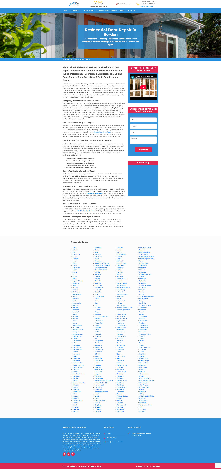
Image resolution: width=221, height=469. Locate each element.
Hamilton (98, 363)
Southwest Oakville (145, 285)
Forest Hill (98, 334)
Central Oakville (78, 367)
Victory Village (144, 361)
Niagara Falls (121, 336)
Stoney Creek (143, 298)
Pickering (120, 374)
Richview (120, 407)
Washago (142, 365)
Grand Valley (99, 349)
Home (65, 10)
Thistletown (143, 329)
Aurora (75, 272)
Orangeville (120, 349)
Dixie (96, 252)
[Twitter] (68, 454)
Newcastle (120, 329)
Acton (74, 247)
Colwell (75, 394)
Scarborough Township (146, 259)
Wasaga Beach (144, 363)
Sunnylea (142, 312)
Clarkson (75, 380)
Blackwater (76, 292)
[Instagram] (73, 454)
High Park (98, 376)
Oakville (119, 343)
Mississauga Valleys (123, 310)
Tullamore (142, 349)
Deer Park (98, 247)
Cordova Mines (77, 400)
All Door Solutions (95, 466)
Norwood (120, 341)
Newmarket (121, 332)
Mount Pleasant (122, 318)
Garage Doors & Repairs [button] (107, 10)
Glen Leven (98, 345)
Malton (119, 270)
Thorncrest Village (145, 334)
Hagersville (98, 358)
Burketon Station (78, 329)
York (140, 407)
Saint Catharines (144, 252)
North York (120, 338)
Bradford (75, 305)
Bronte (75, 323)
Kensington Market (101, 400)
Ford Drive (98, 332)
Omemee (120, 347)
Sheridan (142, 270)
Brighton (75, 318)
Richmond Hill (121, 405)
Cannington (76, 354)
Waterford (142, 369)
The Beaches (143, 321)
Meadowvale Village (123, 287)
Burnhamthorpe (78, 334)
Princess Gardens (122, 396)
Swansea (142, 318)
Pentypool (120, 369)
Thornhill (142, 336)
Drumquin (98, 274)
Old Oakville (121, 345)
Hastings (97, 367)
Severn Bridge (143, 263)
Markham (120, 276)
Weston (141, 389)
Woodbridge (143, 403)
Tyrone (141, 352)
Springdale (142, 287)
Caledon (75, 338)
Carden (75, 356)
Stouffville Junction (145, 305)
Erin (96, 305)
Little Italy (120, 261)
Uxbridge (142, 354)
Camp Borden (77, 347)
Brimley (75, 321)
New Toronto (121, 327)
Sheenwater (143, 265)
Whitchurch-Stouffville (146, 396)
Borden (70, 59)
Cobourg (75, 387)
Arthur (75, 270)
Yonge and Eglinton (145, 405)
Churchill (75, 372)
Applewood (76, 267)
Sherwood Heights (145, 274)
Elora (96, 303)
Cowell (75, 405)
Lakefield (98, 411)
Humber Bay (99, 378)
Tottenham (142, 343)
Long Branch (121, 265)
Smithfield (142, 279)
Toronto (141, 341)
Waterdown (143, 367)
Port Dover (120, 383)
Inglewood (98, 389)
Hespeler (98, 374)
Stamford (142, 290)
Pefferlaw (120, 367)
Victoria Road (143, 358)
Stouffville (142, 303)
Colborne (76, 389)
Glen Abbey (98, 343)
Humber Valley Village (102, 383)
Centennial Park (78, 363)
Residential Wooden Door (86, 211)
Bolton (75, 296)
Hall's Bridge (99, 361)
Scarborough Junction (146, 256)
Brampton (76, 310)
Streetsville (142, 307)
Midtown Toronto (122, 294)
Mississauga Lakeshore (124, 307)
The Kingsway (143, 327)
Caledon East (77, 341)
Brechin (75, 314)
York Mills (142, 409)
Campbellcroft (77, 349)
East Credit (98, 285)
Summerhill (142, 310)
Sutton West (143, 316)
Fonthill (97, 329)
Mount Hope (121, 316)
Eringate (97, 312)
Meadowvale (121, 285)
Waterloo (142, 372)
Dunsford (98, 283)
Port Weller (120, 391)
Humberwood (99, 385)
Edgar (97, 294)
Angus (75, 261)
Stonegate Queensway (146, 296)
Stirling (141, 294)
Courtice (75, 403)
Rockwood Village (145, 247)
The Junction (143, 325)
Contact (122, 10)
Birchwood (76, 290)
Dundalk (97, 276)
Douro (97, 259)
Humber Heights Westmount (104, 380)
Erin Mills (98, 307)
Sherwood (142, 272)
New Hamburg (121, 325)
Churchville (76, 376)
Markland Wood (122, 279)
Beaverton (76, 285)
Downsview (98, 261)
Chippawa (76, 369)
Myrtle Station (121, 321)
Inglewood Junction (101, 391)
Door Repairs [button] (74, 10)
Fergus (97, 325)
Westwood (142, 391)
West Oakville (143, 383)
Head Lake (98, 372)
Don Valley (98, 256)
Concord (75, 396)
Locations (132, 10)
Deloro (97, 250)
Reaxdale (120, 403)
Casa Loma (76, 358)
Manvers (120, 272)
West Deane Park (144, 378)
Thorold (141, 338)
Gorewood (98, 347)
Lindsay (119, 256)
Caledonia (76, 343)
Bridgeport (76, 316)
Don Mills (98, 254)
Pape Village (121, 356)
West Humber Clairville (146, 380)
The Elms (142, 323)
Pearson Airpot (122, 365)
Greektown (98, 352)
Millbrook (120, 296)
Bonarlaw (76, 298)
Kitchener (98, 409)
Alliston (75, 256)
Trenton (141, 345)
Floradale (98, 327)
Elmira (97, 298)
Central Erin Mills (78, 365)
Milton (119, 298)
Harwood (98, 365)
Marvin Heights (122, 283)
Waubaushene (143, 374)
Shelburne (142, 267)
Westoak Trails (144, 387)
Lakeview (120, 247)
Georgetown (99, 341)
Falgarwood (99, 321)
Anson (75, 265)
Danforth (75, 411)
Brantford (76, 312)
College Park (77, 391)
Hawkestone (99, 369)
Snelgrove (142, 283)
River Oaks (120, 411)
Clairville (75, 378)
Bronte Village (77, 325)
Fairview (97, 318)
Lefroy (119, 252)
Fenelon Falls (99, 323)
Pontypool (120, 376)
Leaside (119, 250)
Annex (75, 263)
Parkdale (120, 363)
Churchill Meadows (79, 374)
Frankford (98, 336)
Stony (141, 301)
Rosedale (142, 250)
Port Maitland (121, 387)
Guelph (97, 356)
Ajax (74, 252)
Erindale (97, 310)
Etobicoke (98, 314)
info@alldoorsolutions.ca (115, 442)
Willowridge (143, 400)
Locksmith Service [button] (89, 10)
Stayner (141, 292)
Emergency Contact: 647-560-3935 (148, 466)
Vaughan (142, 356)
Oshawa (119, 354)
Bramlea (75, 307)
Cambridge (76, 345)
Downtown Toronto (101, 270)
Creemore (76, 409)
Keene (97, 398)
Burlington (76, 332)
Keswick (97, 403)
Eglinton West (99, 296)
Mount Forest (121, 314)
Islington (97, 396)
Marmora (120, 281)
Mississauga (121, 305)
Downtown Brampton (102, 263)
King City (98, 405)
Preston (119, 394)
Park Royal (120, 361)
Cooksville (76, 398)
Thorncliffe (142, 332)
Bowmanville (77, 303)
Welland (141, 376)
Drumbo (97, 272)
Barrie (74, 279)
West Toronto (143, 385)
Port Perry (120, 389)
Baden (75, 276)
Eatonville (98, 292)
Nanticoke (120, 323)
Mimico (119, 303)
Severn (141, 261)
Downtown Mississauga (102, 265)
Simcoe (141, 276)
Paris (118, 358)
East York (98, 290)
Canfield (75, 352)
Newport (120, 334)
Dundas (97, 279)
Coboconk (76, 385)
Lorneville (120, 267)
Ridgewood (120, 409)
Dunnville (98, 281)
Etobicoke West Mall (101, 316)
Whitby (141, 394)
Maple (119, 274)
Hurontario (98, 387)
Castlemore (76, 361)
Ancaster (75, 259)
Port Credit (120, 378)
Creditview (76, 407)
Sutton (141, 314)
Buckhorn (76, 327)
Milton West (121, 301)
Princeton (120, 398)
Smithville (142, 281)
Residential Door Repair (82, 59)
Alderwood (76, 254)
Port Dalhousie (122, 380)
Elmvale (97, 301)
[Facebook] (64, 454)
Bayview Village (78, 281)
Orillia (119, 352)
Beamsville (76, 283)
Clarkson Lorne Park (79, 383)
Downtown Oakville (101, 267)
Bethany (75, 287)
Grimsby (97, 354)
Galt (96, 338)
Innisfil (97, 394)
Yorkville (142, 411)
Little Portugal (121, 263)
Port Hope (120, 385)
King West (98, 407)
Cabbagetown (77, 336)
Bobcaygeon (77, 294)
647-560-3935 (146, 6)
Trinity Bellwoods (144, 347)
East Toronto (99, 287)
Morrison (120, 312)
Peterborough (121, 372)
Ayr (74, 274)
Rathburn (120, 400)
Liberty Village (122, 254)
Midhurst (120, 292)
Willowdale (142, 398)
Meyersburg (121, 290)
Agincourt (76, 250)
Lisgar (119, 259)
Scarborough (143, 254)
